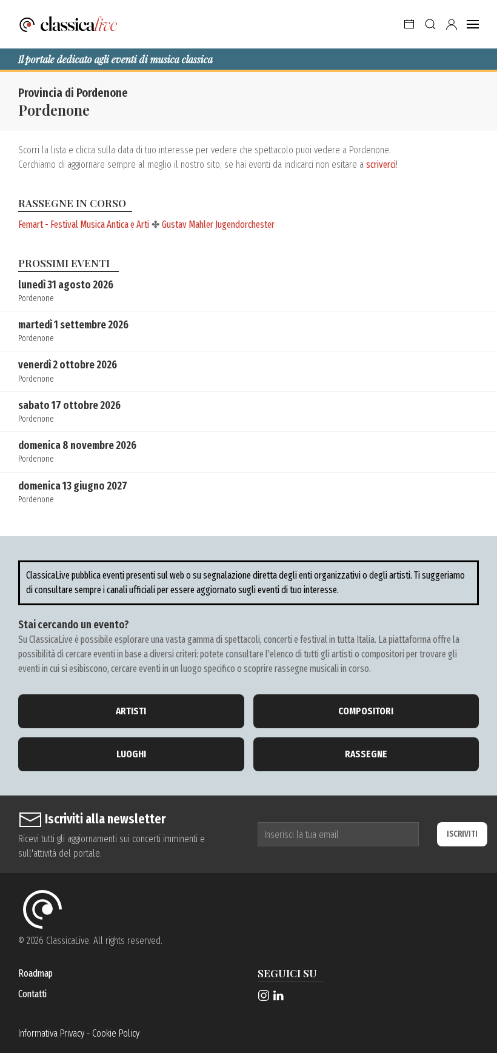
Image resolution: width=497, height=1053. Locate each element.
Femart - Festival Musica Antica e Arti (83, 224)
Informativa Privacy (51, 1033)
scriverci (381, 164)
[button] (409, 24)
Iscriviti (462, 834)
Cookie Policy (115, 1033)
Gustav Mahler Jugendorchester (218, 224)
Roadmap (35, 973)
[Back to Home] (68, 24)
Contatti (32, 994)
